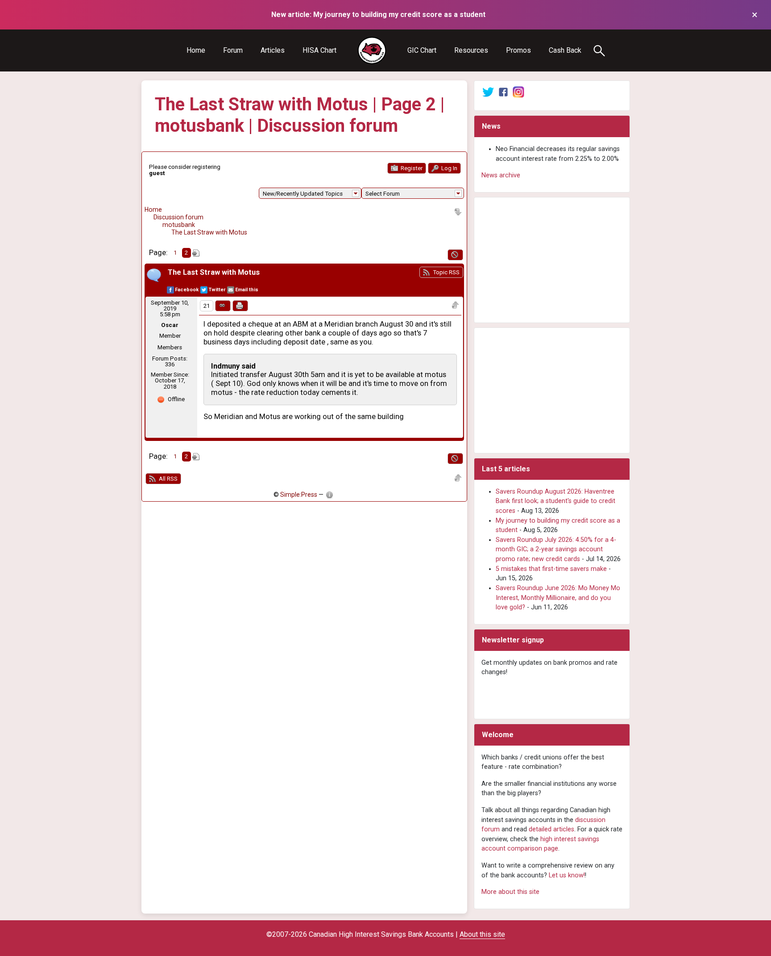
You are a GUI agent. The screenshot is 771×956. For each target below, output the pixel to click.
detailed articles (551, 829)
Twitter (216, 290)
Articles (273, 50)
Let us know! (567, 875)
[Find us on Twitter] (488, 92)
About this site (482, 934)
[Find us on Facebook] (503, 92)
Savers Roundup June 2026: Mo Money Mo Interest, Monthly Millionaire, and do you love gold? (558, 597)
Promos (518, 50)
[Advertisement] (552, 260)
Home (196, 50)
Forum (233, 50)
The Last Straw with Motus (209, 232)
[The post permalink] (223, 305)
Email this (246, 290)
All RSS (168, 478)
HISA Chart (319, 50)
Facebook (187, 290)
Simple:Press (298, 494)
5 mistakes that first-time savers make (551, 569)
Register (411, 168)
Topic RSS (445, 272)
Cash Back (565, 50)
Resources (471, 50)
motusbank (178, 224)
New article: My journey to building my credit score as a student (378, 14)
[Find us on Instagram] (518, 92)
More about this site (510, 892)
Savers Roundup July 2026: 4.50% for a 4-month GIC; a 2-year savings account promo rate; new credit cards (556, 549)
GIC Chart (421, 50)
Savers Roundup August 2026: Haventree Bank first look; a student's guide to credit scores (555, 501)
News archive (500, 175)
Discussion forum (178, 217)
